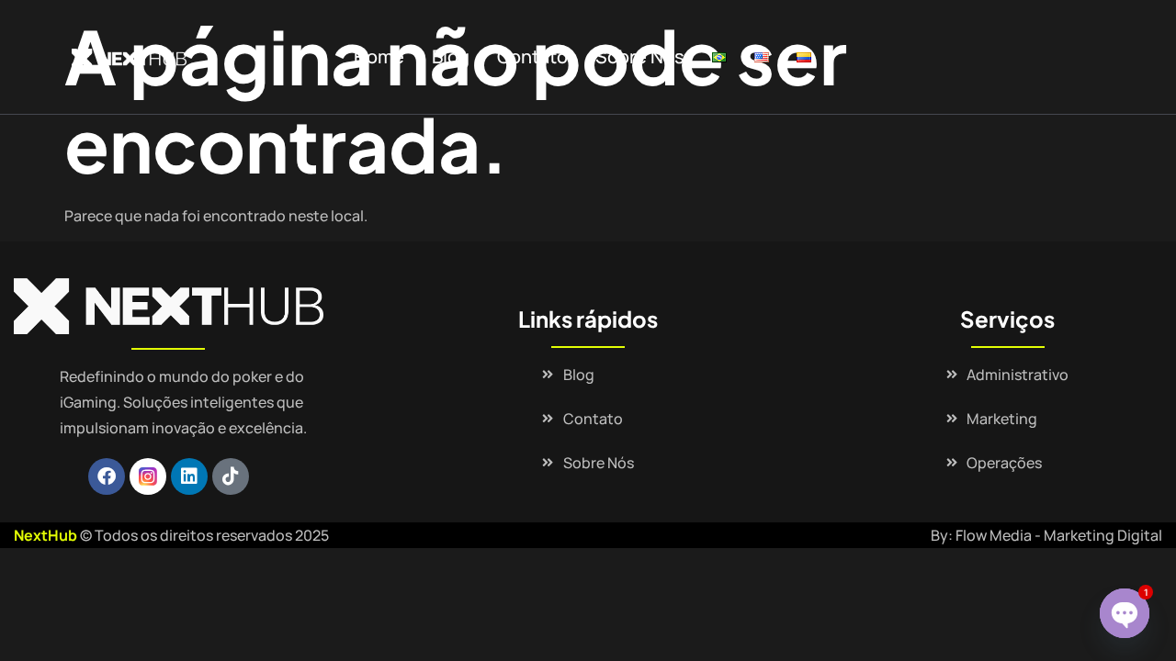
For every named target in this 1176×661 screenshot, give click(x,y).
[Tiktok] (230, 476)
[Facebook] (106, 476)
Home (379, 56)
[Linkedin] (189, 476)
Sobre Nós (639, 56)
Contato (532, 56)
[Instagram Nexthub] (148, 476)
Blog (450, 56)
